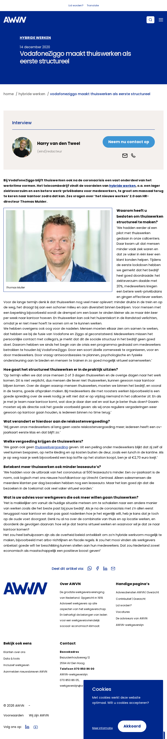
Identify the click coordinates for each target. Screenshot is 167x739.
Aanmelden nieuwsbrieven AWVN (25, 671)
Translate (93, 5)
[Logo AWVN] (14, 19)
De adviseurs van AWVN (131, 618)
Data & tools (11, 658)
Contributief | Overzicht (130, 599)
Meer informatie (102, 728)
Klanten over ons (14, 652)
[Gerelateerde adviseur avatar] (22, 147)
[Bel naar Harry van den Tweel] (133, 155)
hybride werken (122, 186)
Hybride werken (35, 37)
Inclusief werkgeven (16, 665)
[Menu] (161, 19)
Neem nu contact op (128, 141)
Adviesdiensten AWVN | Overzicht (137, 592)
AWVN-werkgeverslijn (130, 625)
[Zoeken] (150, 19)
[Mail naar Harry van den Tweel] (124, 155)
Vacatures (123, 612)
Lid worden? (75, 5)
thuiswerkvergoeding (51, 447)
